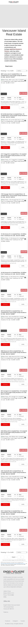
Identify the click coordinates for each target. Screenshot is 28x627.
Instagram (15, 621)
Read (7, 66)
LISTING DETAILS (5, 107)
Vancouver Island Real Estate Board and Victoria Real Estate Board (13, 563)
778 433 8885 (10, 595)
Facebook (7, 621)
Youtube (22, 621)
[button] (14, 66)
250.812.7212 (10, 593)
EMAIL (5, 597)
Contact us (6, 612)
